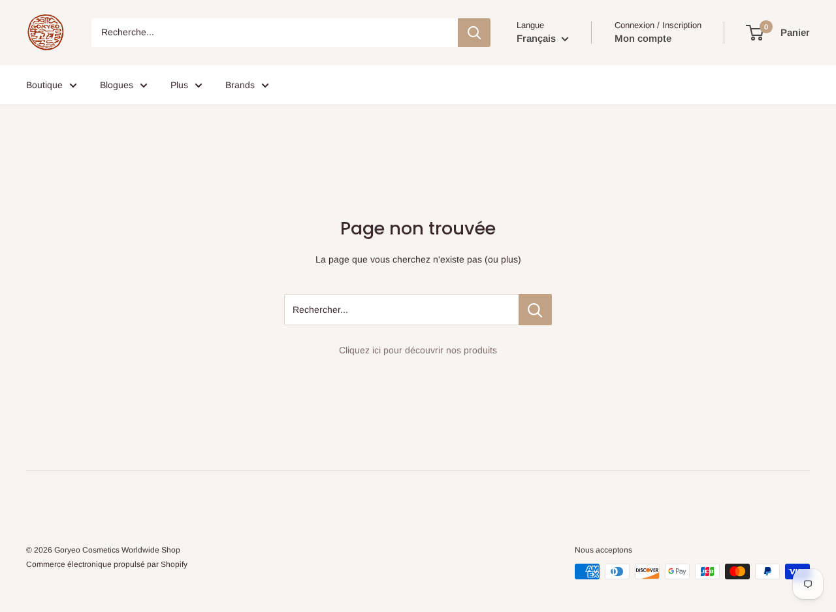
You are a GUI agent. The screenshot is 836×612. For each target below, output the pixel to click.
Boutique (44, 85)
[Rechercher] (474, 32)
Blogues (116, 85)
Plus (179, 85)
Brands (240, 85)
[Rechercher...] (535, 309)
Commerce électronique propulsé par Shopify (106, 564)
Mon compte (643, 38)
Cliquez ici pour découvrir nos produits (418, 350)
